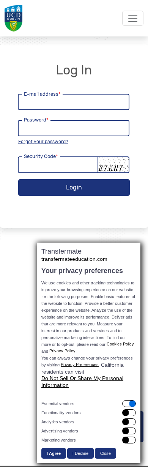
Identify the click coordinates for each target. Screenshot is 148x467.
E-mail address (42, 94)
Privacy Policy (62, 351)
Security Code (41, 156)
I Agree (54, 453)
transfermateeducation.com (74, 259)
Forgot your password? (43, 141)
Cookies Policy (120, 344)
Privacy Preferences (80, 364)
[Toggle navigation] (132, 18)
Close (105, 453)
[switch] (88, 403)
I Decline (80, 453)
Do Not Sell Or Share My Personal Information (82, 381)
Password (36, 120)
